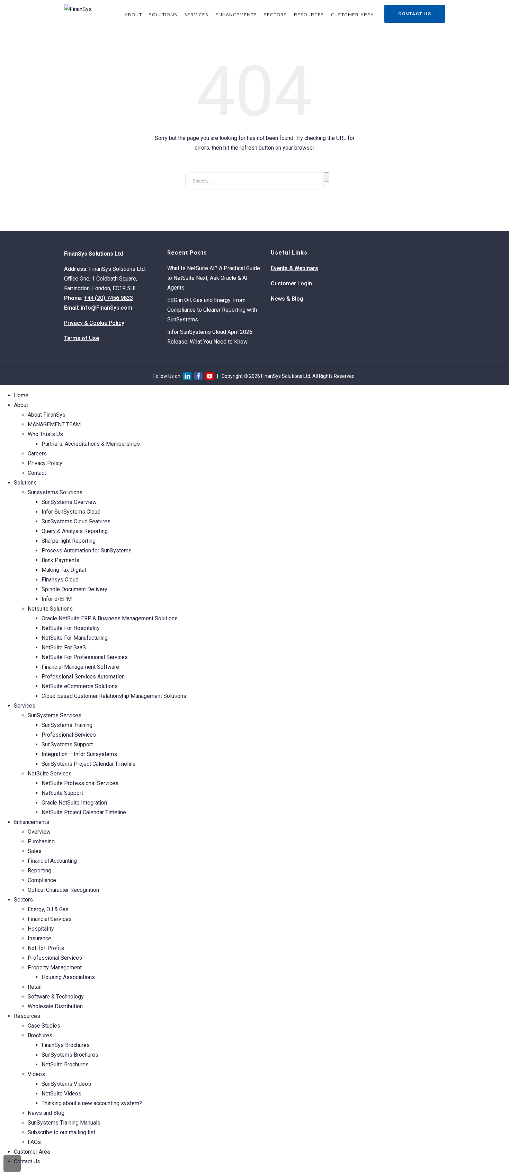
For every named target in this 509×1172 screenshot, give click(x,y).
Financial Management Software (80, 667)
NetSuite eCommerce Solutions (80, 686)
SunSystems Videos (66, 1084)
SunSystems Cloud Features (76, 521)
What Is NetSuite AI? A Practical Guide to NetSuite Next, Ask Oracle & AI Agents (213, 278)
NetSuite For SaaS (64, 647)
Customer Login (291, 283)
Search (326, 176)
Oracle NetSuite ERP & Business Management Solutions (110, 618)
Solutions (163, 14)
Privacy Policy (45, 463)
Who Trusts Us (45, 434)
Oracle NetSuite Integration (74, 802)
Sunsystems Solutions (55, 492)
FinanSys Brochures (66, 1045)
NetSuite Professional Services (80, 783)
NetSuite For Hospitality (71, 628)
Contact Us (414, 13)
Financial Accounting (52, 861)
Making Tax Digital (64, 570)
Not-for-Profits (46, 948)
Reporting (39, 870)
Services (196, 14)
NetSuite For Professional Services (85, 657)
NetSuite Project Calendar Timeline (84, 812)
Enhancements (236, 14)
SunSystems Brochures (70, 1054)
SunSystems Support (67, 744)
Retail (35, 987)
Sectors (275, 14)
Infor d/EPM (57, 599)
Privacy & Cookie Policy (94, 323)
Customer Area (352, 14)
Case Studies (44, 1025)
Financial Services (50, 919)
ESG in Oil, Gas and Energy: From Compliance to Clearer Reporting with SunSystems (212, 310)
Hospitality (41, 928)
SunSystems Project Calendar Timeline (89, 764)
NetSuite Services (50, 773)
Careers (37, 453)
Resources (309, 14)
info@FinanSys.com (106, 307)
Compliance (42, 880)
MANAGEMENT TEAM (54, 424)
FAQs (34, 1142)
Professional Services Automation (83, 676)
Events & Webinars (294, 268)
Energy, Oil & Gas (48, 909)
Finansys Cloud (60, 579)
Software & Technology (56, 996)
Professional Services (69, 734)
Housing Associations (68, 977)
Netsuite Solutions (50, 608)
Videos (36, 1074)
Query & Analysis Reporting (75, 531)
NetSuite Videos (61, 1093)
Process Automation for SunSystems (87, 550)
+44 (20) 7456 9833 (108, 298)
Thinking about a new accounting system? (92, 1103)
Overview (39, 831)
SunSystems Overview (69, 502)
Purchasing (41, 841)
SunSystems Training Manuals (64, 1122)
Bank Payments (60, 560)
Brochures (40, 1035)
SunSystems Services (54, 715)
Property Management (55, 967)
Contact (37, 473)
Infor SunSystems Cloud (71, 511)
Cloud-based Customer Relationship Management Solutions (114, 696)
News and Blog (46, 1113)
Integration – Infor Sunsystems (79, 754)
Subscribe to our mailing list (61, 1132)
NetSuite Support (62, 793)
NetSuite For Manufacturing (75, 637)
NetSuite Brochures (65, 1064)
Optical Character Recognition (63, 890)
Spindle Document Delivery (74, 589)
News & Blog (287, 298)
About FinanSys (46, 414)
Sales (35, 851)
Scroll (12, 1163)
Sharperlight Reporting (69, 541)
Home (21, 395)
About (133, 14)
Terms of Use (81, 338)
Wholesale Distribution (55, 1006)
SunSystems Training (67, 725)
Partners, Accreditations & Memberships (91, 444)
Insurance (39, 938)
